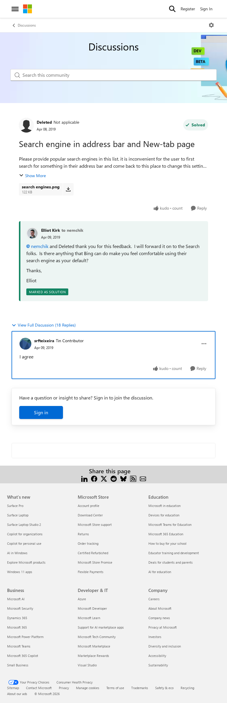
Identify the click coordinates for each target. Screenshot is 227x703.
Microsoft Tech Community (97, 637)
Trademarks (139, 688)
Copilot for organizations (25, 534)
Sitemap (13, 688)
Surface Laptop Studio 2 (24, 524)
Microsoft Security (20, 608)
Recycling (187, 688)
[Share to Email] (143, 478)
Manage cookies (87, 688)
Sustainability (158, 665)
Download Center (90, 515)
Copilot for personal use (24, 543)
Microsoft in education (164, 505)
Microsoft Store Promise (95, 562)
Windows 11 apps (19, 572)
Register (188, 9)
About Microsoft (159, 608)
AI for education (159, 572)
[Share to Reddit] (114, 478)
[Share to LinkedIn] (84, 478)
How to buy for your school (167, 543)
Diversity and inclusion (164, 646)
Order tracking (88, 543)
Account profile (88, 505)
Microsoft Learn (89, 618)
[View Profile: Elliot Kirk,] (32, 233)
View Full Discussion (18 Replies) (47, 325)
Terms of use (115, 688)
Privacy (64, 688)
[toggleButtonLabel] (211, 25)
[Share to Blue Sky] (123, 478)
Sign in (41, 412)
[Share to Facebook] (94, 478)
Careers (154, 599)
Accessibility (157, 655)
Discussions (27, 25)
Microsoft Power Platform (25, 637)
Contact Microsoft (39, 688)
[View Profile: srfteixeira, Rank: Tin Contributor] (25, 344)
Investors (154, 637)
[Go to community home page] (27, 8)
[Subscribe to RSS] (133, 478)
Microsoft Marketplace (94, 646)
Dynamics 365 (17, 618)
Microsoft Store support (95, 524)
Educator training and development (173, 553)
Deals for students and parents (170, 562)
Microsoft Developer (92, 608)
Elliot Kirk (50, 230)
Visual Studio (87, 665)
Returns (83, 534)
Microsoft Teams (18, 646)
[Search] (172, 8)
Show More (35, 175)
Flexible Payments (90, 572)
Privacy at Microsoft (162, 627)
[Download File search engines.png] (68, 189)
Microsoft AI (16, 599)
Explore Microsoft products (26, 562)
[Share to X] (104, 478)
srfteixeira (44, 340)
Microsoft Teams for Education (170, 524)
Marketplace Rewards (93, 655)
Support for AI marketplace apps (101, 627)
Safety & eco (164, 688)
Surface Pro (15, 505)
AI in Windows (17, 553)
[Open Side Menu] (15, 8)
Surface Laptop (17, 515)
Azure (82, 599)
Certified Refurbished (93, 553)
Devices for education (163, 515)
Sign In (206, 9)
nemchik (39, 246)
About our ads (17, 693)
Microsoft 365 (17, 627)
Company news (159, 618)
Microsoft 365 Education (165, 534)
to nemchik (72, 230)
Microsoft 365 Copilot (22, 655)
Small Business (17, 665)
